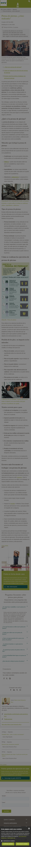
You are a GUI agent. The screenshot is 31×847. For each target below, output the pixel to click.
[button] (15, 838)
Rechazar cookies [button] (22, 844)
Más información (22, 836)
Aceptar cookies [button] (8, 844)
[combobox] (29, 828)
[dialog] (15, 837)
